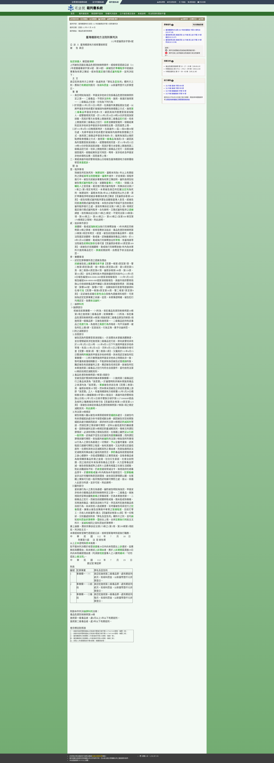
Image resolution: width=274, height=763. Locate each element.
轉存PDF (194, 19)
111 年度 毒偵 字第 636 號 (175, 86)
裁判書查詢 (84, 14)
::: (155, 2)
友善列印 (185, 19)
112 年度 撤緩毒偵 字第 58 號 (176, 91)
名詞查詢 (94, 19)
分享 (201, 19)
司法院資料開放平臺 (157, 14)
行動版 (183, 2)
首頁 (72, 14)
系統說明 (142, 14)
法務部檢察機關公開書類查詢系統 (178, 99)
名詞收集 (102, 19)
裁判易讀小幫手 (113, 19)
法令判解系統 (98, 2)
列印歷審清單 (198, 25)
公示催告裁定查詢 (127, 14)
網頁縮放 (193, 2)
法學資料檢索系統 (79, 2)
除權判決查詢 (111, 14)
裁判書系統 (114, 2)
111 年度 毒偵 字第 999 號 (175, 88)
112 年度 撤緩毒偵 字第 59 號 (176, 93)
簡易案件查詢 (97, 14)
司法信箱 (202, 2)
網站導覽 (162, 2)
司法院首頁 (172, 2)
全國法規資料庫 (97, 756)
